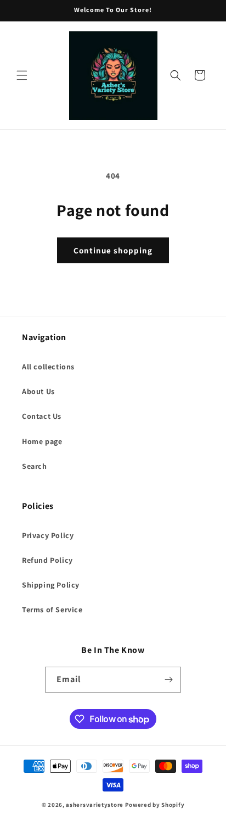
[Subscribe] (168, 680)
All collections (48, 367)
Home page (42, 441)
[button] (22, 75)
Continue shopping (113, 250)
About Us (38, 391)
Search (34, 466)
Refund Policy (47, 560)
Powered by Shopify (155, 805)
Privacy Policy (48, 535)
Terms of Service (52, 609)
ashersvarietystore (94, 805)
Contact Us (41, 416)
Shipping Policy (51, 585)
